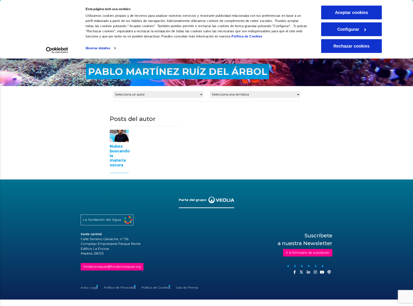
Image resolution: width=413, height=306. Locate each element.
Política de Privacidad (120, 287)
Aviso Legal (89, 287)
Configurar (348, 29)
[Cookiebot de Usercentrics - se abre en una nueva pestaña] (57, 50)
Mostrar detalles (98, 48)
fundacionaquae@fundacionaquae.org (112, 267)
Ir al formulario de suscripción (308, 253)
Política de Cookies (246, 36)
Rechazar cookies (351, 46)
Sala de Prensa (187, 287)
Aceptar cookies (351, 12)
